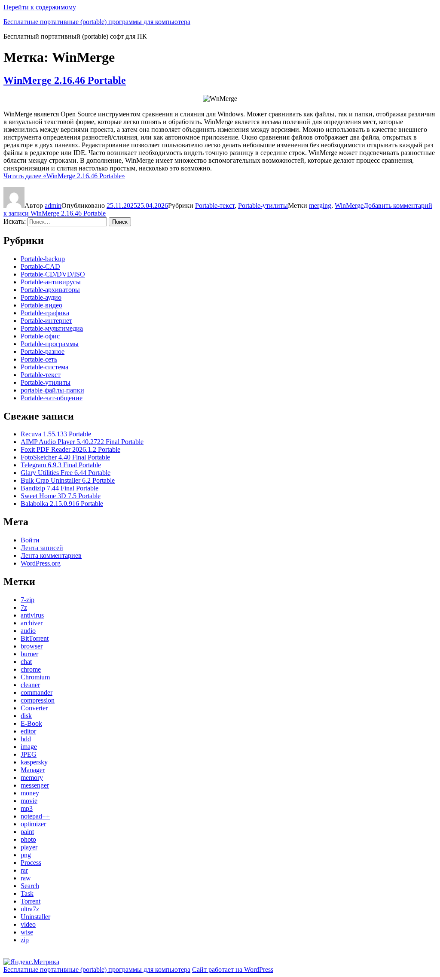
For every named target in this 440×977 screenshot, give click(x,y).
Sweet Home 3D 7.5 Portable (61, 495)
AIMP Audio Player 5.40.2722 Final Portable (82, 441)
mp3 (27, 808)
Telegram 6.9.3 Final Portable (61, 465)
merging (320, 205)
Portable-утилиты (263, 205)
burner (29, 653)
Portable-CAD (40, 266)
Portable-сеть (39, 359)
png (26, 854)
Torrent (30, 901)
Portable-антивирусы (51, 282)
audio (28, 630)
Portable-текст (215, 205)
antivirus (32, 615)
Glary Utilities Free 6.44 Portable (65, 472)
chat (26, 661)
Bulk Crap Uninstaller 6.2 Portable (68, 480)
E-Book (31, 723)
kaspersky (34, 762)
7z (24, 607)
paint (27, 831)
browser (32, 646)
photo (28, 839)
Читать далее (64, 176)
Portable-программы (50, 343)
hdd (26, 739)
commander (36, 692)
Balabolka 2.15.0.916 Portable (62, 503)
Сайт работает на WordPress (232, 969)
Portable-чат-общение (51, 398)
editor (28, 731)
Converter (34, 708)
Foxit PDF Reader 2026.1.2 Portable (70, 449)
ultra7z (30, 909)
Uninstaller (35, 916)
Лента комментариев (51, 555)
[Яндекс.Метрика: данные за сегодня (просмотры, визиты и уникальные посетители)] (31, 962)
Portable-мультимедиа (52, 328)
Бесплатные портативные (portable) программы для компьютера (96, 21)
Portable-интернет (46, 320)
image (29, 746)
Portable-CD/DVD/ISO (53, 274)
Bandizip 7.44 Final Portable (59, 488)
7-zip (27, 599)
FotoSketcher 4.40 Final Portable (65, 457)
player (29, 847)
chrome (31, 669)
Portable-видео (41, 305)
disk (26, 715)
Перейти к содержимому (39, 7)
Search (30, 885)
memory (32, 777)
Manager (33, 769)
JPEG (29, 754)
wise (27, 932)
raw (26, 878)
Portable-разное (42, 351)
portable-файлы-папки (52, 390)
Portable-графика (45, 313)
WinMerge (349, 205)
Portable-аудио (41, 297)
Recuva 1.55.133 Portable (56, 434)
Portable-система (44, 367)
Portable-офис (40, 336)
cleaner (30, 684)
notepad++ (35, 816)
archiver (32, 623)
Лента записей (42, 547)
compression (38, 700)
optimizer (33, 824)
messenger (35, 785)
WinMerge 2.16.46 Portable (64, 80)
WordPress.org (41, 563)
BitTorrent (35, 638)
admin (53, 205)
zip (25, 940)
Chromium (35, 677)
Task (27, 893)
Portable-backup (43, 258)
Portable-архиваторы (50, 289)
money (30, 793)
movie (29, 800)
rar (24, 870)
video (28, 924)
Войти (30, 540)
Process (31, 862)
